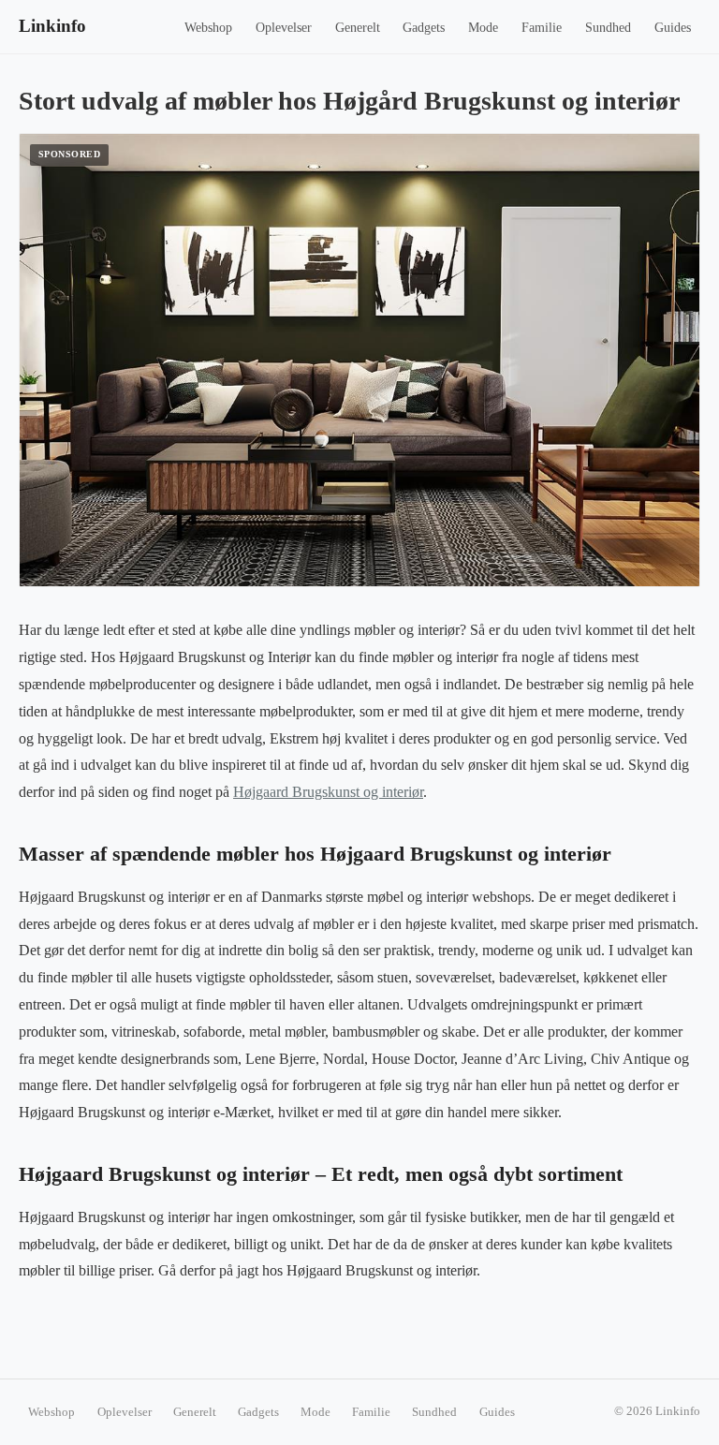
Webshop (208, 28)
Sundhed (608, 28)
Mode (483, 28)
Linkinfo (52, 26)
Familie (541, 28)
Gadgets (424, 28)
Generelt (357, 28)
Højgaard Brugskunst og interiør (328, 792)
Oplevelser (284, 28)
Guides (672, 28)
